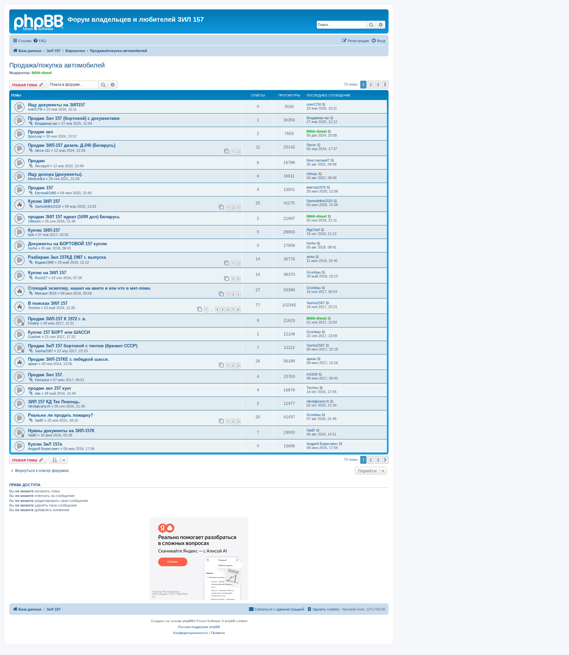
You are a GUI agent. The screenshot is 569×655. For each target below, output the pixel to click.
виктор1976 (316, 187)
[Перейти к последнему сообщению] (324, 104)
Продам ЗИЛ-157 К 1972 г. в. (57, 318)
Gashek (34, 337)
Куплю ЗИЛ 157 (44, 201)
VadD (39, 420)
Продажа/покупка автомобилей (57, 65)
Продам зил (40, 131)
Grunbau (314, 272)
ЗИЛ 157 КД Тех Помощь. (54, 401)
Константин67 (318, 160)
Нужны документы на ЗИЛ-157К (61, 430)
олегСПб (35, 109)
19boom (34, 221)
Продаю (36, 160)
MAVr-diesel (42, 73)
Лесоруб (42, 166)
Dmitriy (33, 323)
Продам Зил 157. (45, 374)
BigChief (313, 230)
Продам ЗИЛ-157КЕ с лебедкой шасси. (68, 359)
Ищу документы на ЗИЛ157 (56, 104)
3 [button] (378, 85)
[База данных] (39, 21)
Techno (34, 308)
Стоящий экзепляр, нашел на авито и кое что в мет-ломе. (89, 288)
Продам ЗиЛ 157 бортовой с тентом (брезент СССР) (82, 345)
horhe (32, 248)
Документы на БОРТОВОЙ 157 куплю (67, 243)
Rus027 (41, 278)
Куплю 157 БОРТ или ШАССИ (59, 332)
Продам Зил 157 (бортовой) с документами (74, 118)
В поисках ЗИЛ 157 (48, 303)
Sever (311, 145)
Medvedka (36, 179)
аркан (33, 364)
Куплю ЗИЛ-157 (44, 230)
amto (310, 257)
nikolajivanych (39, 406)
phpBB (188, 621)
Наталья (42, 380)
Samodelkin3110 (48, 206)
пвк (38, 393)
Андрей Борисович (43, 449)
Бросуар (35, 136)
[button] (385, 85)
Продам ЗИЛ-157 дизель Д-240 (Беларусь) (71, 145)
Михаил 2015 (46, 293)
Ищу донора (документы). (55, 174)
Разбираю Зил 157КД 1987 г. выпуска (67, 257)
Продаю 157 (40, 187)
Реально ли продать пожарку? (60, 415)
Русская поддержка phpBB (199, 627)
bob (31, 235)
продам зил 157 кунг (49, 388)
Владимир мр (46, 123)
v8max (312, 174)
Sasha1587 (316, 303)
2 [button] (370, 85)
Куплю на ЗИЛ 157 (47, 272)
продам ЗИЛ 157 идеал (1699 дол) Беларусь (74, 216)
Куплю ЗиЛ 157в (45, 444)
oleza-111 (42, 150)
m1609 (312, 374)
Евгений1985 (45, 193)
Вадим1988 (44, 262)
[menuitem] (39, 41)
